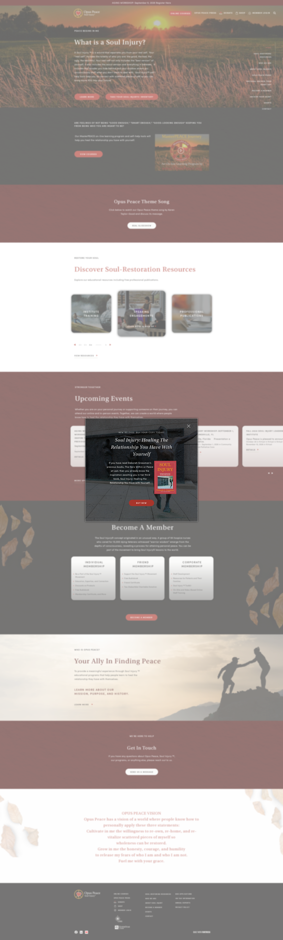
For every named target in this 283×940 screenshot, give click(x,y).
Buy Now (141, 503)
